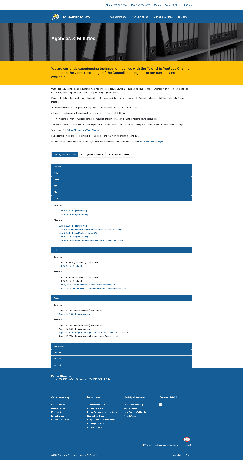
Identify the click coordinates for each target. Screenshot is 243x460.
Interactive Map (58, 416)
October (57, 352)
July (56, 250)
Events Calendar (58, 408)
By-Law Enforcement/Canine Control (102, 412)
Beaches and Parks (59, 405)
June (56, 198)
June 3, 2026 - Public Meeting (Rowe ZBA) (78, 233)
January (57, 167)
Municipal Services (163, 17)
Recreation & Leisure (60, 420)
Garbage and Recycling (133, 405)
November (58, 358)
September (59, 346)
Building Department (96, 408)
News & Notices (140, 17)
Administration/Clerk (96, 405)
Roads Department (95, 427)
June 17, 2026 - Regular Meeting (73, 214)
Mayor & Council (130, 408)
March (56, 179)
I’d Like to (182, 17)
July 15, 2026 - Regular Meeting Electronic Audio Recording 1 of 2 (88, 285)
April (56, 186)
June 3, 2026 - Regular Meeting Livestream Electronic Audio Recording (90, 229)
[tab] (65, 155)
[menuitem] (67, 405)
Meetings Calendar (59, 412)
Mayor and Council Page (151, 141)
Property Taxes (129, 416)
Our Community (118, 17)
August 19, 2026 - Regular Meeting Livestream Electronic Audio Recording (92, 332)
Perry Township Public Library (136, 412)
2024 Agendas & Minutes (119, 154)
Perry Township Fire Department (101, 420)
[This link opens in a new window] (187, 439)
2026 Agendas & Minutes (65, 154)
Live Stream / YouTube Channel (84, 130)
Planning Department (96, 424)
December (58, 365)
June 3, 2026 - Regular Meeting (73, 211)
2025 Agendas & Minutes (92, 154)
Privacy (189, 455)
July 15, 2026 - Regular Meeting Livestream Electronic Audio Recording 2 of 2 (93, 288)
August (57, 298)
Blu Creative (92, 455)
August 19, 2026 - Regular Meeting (74, 314)
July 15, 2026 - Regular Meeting (73, 266)
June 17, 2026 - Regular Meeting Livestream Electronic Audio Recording (91, 240)
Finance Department (95, 416)
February (58, 173)
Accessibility (177, 455)
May (56, 192)
